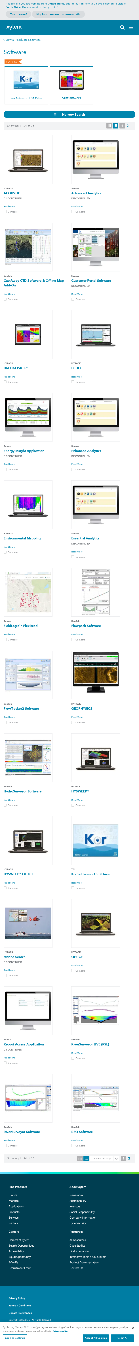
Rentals (13, 1223)
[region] (69, 1334)
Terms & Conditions (20, 1305)
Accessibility (16, 1251)
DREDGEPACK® (72, 98)
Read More (9, 206)
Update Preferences (20, 1312)
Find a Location (79, 1251)
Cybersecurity (78, 1223)
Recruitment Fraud (20, 1268)
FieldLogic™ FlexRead (21, 626)
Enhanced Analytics (86, 451)
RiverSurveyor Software (22, 1132)
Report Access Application (24, 1044)
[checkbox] (5, 211)
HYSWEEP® (80, 791)
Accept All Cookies (96, 1338)
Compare (13, 211)
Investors (75, 1206)
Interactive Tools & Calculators (88, 1257)
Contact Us (76, 1268)
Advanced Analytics (86, 193)
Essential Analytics (85, 538)
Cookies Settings (15, 1338)
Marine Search (15, 957)
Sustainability (78, 1201)
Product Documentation (84, 1262)
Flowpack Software (86, 626)
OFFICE (77, 957)
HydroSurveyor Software (23, 791)
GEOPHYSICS (81, 708)
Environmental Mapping (22, 538)
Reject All (122, 1338)
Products (14, 1212)
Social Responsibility (82, 1212)
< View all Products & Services (21, 39)
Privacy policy (60, 1330)
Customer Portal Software (91, 280)
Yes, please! (18, 14)
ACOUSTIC (12, 193)
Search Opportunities (21, 1245)
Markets (14, 1201)
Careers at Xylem (19, 1240)
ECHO (76, 368)
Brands (13, 1195)
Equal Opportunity (20, 1257)
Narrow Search (73, 114)
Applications (16, 1206)
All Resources (78, 1240)
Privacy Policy (17, 1298)
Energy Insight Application (24, 451)
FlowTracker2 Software (21, 708)
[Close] (133, 1328)
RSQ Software (82, 1132)
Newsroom (76, 1195)
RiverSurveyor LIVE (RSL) (90, 1044)
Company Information (83, 1217)
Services (13, 1217)
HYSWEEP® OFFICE (18, 874)
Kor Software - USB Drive (26, 98)
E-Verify (13, 1262)
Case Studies (77, 1245)
